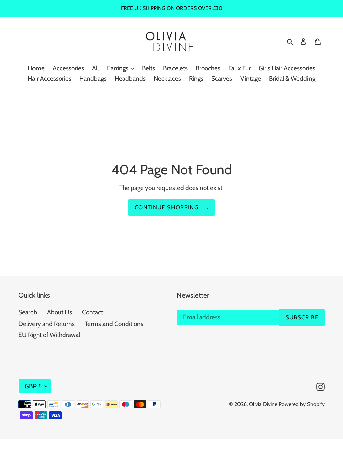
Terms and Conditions (114, 324)
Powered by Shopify (302, 404)
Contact (92, 312)
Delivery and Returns (46, 324)
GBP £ (33, 386)
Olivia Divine (263, 404)
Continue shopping (166, 207)
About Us (59, 312)
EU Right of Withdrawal (49, 335)
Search (27, 312)
